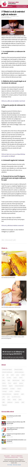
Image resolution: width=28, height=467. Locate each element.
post (8, 396)
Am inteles (9, 464)
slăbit (3, 402)
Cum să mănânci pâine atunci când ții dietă (10, 307)
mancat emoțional (19, 385)
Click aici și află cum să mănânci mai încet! (13, 101)
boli (7, 375)
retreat (14, 399)
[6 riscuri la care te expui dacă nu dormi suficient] (3, 434)
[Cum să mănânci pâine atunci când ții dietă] (14, 281)
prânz (3, 399)
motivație (4, 391)
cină (3, 377)
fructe (9, 383)
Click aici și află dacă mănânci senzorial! (12, 225)
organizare (16, 394)
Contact (21, 457)
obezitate (17, 391)
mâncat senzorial (8, 240)
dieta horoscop (16, 380)
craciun (15, 377)
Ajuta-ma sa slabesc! (21, 6)
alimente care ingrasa (7, 369)
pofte (14, 240)
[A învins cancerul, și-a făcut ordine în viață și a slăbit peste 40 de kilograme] (14, 311)
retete (9, 399)
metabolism (5, 388)
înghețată (4, 405)
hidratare (4, 385)
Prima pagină (7, 455)
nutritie (11, 391)
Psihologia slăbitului (6, 17)
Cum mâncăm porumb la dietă (8, 277)
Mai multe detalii (17, 464)
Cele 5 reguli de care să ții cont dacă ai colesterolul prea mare (15, 428)
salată (20, 399)
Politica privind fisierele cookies (11, 457)
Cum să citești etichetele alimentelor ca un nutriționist (16, 440)
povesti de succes (16, 396)
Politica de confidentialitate (16, 455)
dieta (9, 380)
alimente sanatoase (19, 372)
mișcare (19, 388)
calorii (12, 375)
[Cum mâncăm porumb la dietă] (14, 251)
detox (3, 380)
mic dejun (12, 388)
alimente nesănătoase (7, 372)
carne (17, 375)
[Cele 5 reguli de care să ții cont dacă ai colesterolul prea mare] (3, 428)
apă (3, 375)
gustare (21, 383)
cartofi (22, 375)
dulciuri (4, 383)
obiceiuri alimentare (6, 394)
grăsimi (15, 383)
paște (22, 394)
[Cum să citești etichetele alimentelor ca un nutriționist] (3, 440)
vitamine (17, 402)
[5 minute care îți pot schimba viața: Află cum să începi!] (3, 422)
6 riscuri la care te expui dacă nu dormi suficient (16, 434)
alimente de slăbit (18, 369)
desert (20, 377)
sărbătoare (9, 402)
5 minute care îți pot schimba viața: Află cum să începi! (16, 422)
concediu (9, 377)
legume (10, 385)
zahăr (23, 402)
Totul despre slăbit (13, 2)
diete (3, 240)
